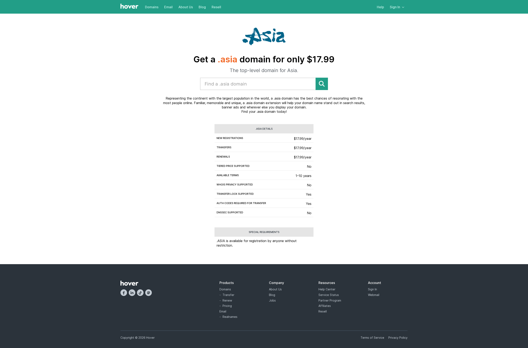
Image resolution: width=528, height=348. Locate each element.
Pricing (227, 306)
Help (380, 7)
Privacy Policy (398, 337)
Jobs (272, 300)
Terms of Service (372, 337)
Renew (227, 300)
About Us (185, 7)
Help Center (326, 289)
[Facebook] (123, 292)
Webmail (373, 295)
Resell (216, 7)
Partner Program (329, 300)
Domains (151, 7)
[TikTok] (140, 292)
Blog (202, 7)
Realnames (230, 316)
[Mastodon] (148, 292)
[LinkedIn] (132, 292)
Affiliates (324, 306)
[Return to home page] (129, 6)
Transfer (228, 295)
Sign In (395, 7)
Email (168, 7)
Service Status (328, 295)
